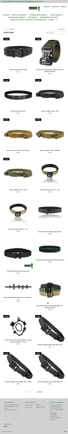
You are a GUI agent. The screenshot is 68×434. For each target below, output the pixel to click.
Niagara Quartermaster (7, 431)
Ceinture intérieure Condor (18, 111)
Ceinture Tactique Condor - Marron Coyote (18, 150)
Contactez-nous (28, 407)
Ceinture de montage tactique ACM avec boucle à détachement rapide (49, 70)
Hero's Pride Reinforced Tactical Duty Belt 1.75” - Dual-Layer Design (50, 306)
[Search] (57, 20)
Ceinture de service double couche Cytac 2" (50, 231)
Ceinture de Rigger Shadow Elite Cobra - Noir (49, 344)
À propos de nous (29, 405)
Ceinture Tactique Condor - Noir (50, 111)
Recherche (38, 405)
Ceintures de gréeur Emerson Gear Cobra (18, 271)
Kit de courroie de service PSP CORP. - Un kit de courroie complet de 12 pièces (18, 341)
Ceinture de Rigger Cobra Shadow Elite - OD (50, 382)
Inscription (55, 6)
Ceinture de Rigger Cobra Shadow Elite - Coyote (18, 382)
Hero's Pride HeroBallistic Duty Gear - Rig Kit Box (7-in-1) (18, 298)
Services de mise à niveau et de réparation (28, 20)
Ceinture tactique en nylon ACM (18, 69)
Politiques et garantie (40, 407)
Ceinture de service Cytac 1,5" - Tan (18, 229)
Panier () (63, 6)
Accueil (5, 29)
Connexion (46, 6)
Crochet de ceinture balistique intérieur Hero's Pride (50, 260)
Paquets (6, 15)
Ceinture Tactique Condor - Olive (18, 190)
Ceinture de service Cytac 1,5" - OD (50, 190)
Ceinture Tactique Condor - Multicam (50, 150)
